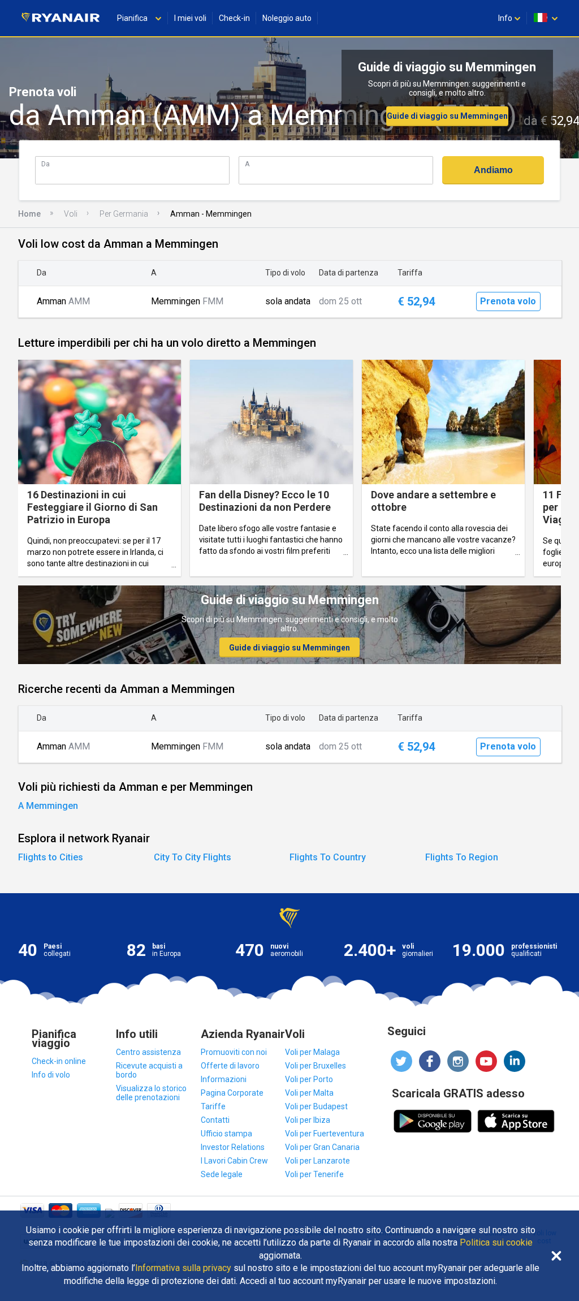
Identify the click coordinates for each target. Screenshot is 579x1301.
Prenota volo (508, 301)
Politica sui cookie (496, 1243)
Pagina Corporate (232, 1092)
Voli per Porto (309, 1079)
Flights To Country (328, 857)
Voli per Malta (309, 1092)
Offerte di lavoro (230, 1065)
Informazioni (224, 1079)
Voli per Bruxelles (315, 1065)
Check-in (234, 18)
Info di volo (51, 1074)
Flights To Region (461, 857)
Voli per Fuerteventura (324, 1133)
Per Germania (124, 213)
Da (45, 163)
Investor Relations (233, 1147)
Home (29, 213)
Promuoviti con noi (234, 1052)
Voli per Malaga (312, 1052)
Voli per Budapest (316, 1106)
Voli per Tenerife (314, 1174)
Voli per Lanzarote (317, 1160)
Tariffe (213, 1106)
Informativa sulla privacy (183, 1268)
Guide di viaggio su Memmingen (447, 115)
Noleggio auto (287, 18)
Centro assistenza (148, 1052)
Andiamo (493, 170)
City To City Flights (192, 857)
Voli (70, 213)
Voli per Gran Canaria (322, 1147)
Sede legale (222, 1174)
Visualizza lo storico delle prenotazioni (151, 1093)
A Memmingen (48, 805)
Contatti (215, 1120)
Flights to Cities (50, 857)
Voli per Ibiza (307, 1120)
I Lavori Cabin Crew (234, 1160)
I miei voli (190, 18)
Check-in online (59, 1061)
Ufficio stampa (226, 1133)
